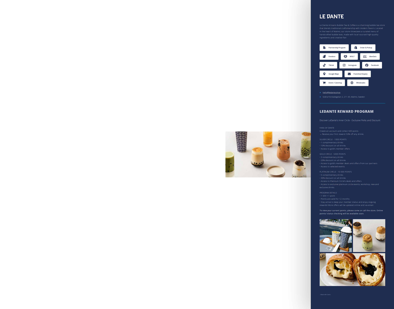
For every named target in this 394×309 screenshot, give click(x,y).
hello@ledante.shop (331, 92)
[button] (334, 47)
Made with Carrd (325, 294)
